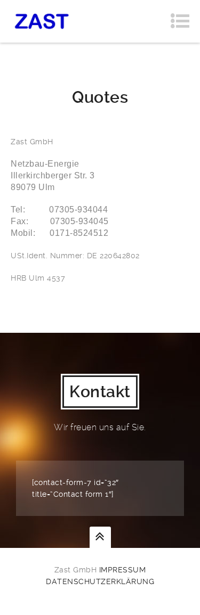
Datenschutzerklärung (100, 581)
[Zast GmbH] (42, 21)
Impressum (122, 569)
